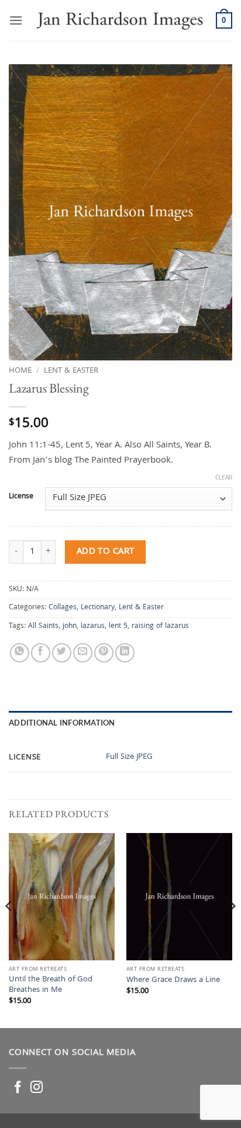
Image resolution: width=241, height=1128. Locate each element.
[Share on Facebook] (40, 652)
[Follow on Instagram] (36, 1088)
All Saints (43, 626)
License (21, 497)
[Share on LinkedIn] (125, 652)
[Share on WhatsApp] (19, 652)
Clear (223, 478)
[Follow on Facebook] (18, 1088)
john (70, 626)
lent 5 (118, 626)
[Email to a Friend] (82, 652)
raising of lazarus (160, 626)
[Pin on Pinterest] (103, 652)
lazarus (93, 626)
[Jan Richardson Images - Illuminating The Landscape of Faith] (119, 20)
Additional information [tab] (62, 722)
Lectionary (98, 608)
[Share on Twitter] (61, 652)
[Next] (232, 929)
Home (20, 371)
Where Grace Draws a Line (173, 981)
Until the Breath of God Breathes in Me (50, 985)
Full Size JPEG (129, 757)
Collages (63, 608)
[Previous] (9, 929)
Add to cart (106, 551)
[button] (16, 20)
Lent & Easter (71, 371)
